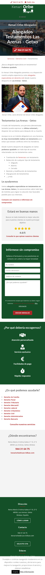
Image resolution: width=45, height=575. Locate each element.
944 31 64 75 (18, 2)
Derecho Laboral (10, 408)
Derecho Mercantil (11, 405)
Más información (27, 572)
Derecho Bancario (11, 419)
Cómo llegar (22, 520)
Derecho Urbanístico (12, 411)
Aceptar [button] (15, 572)
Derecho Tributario (11, 402)
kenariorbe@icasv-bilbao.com (22, 453)
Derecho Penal (9, 400)
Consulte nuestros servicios (22, 424)
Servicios (10, 59)
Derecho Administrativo (13, 416)
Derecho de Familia (11, 397)
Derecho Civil (21, 59)
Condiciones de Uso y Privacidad (23, 303)
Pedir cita (30, 2)
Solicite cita (22, 544)
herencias (22, 157)
